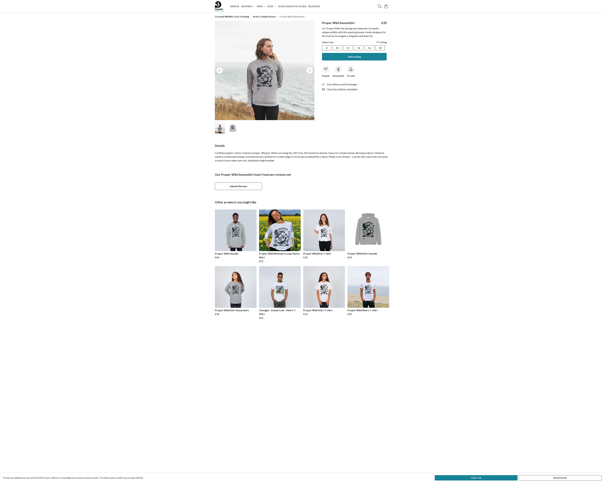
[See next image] (310, 70)
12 (348, 47)
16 (369, 47)
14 (358, 47)
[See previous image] (219, 70)
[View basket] (386, 6)
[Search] (380, 6)
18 (380, 47)
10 (337, 47)
